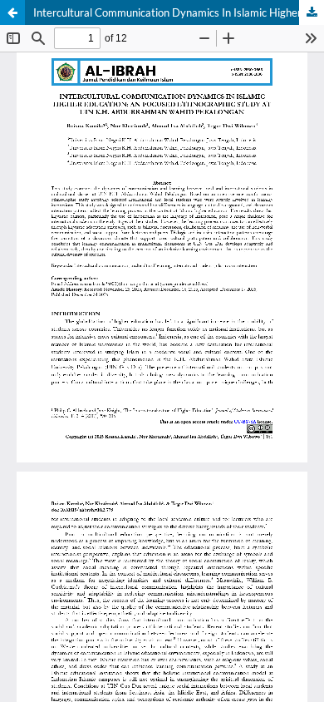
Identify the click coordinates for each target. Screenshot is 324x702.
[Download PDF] (311, 12)
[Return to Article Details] (12, 12)
